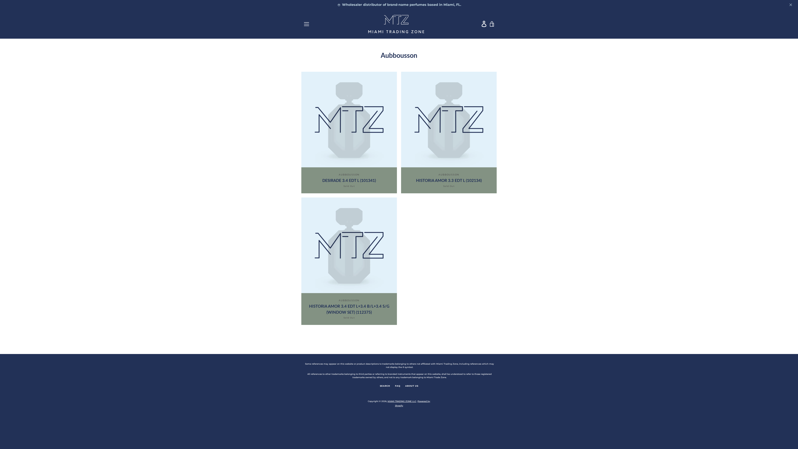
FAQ (397, 386)
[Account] (484, 23)
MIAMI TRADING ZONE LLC (402, 401)
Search (385, 386)
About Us (411, 386)
